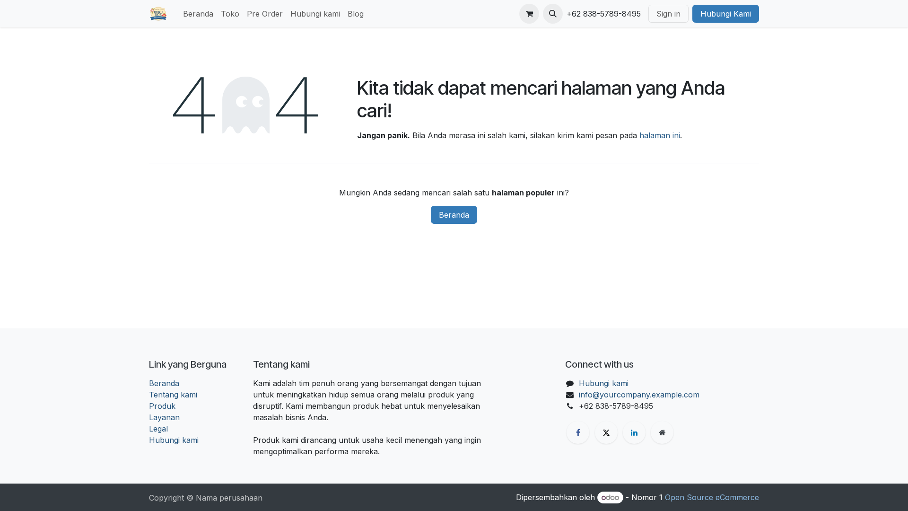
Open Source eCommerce (712, 497)
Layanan (164, 417)
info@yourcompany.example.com (639, 394)
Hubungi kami (174, 440)
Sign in (668, 13)
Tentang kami (173, 394)
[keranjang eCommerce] (529, 14)
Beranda (454, 215)
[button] (553, 14)
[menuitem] (198, 13)
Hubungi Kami (725, 13)
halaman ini (659, 135)
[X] (606, 432)
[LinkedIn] (634, 432)
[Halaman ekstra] (662, 432)
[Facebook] (578, 432)
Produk (162, 406)
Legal (158, 428)
